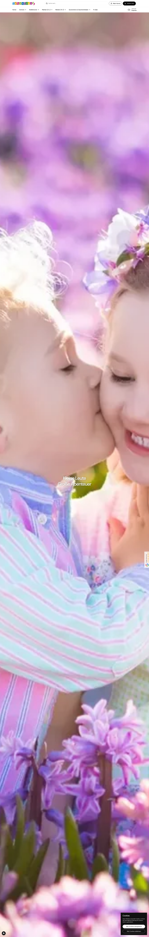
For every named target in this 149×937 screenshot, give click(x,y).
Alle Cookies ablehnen (134, 931)
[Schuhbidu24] (23, 3)
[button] (129, 3)
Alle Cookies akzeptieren (134, 926)
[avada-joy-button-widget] (4, 933)
